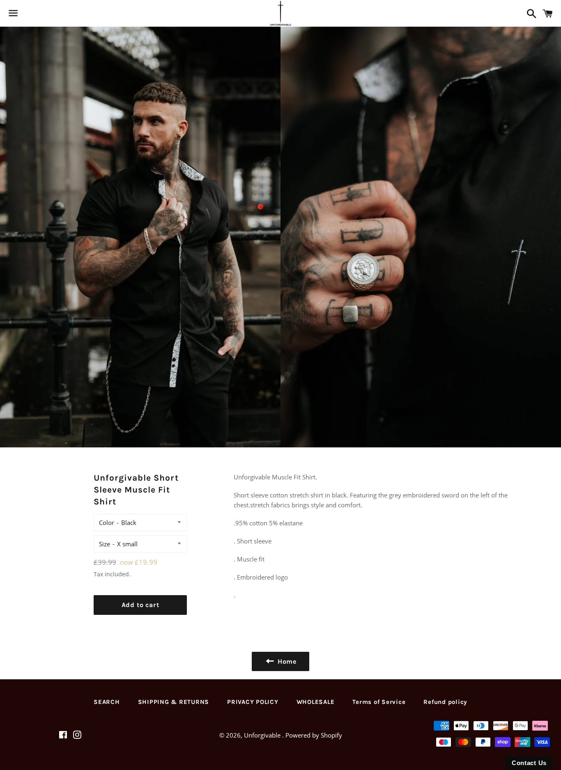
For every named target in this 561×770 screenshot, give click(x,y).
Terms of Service (378, 702)
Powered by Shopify (313, 735)
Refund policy (445, 702)
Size (104, 544)
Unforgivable (263, 735)
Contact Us (529, 762)
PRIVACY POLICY (252, 702)
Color (106, 522)
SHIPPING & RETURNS (173, 702)
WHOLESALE (316, 702)
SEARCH (107, 702)
